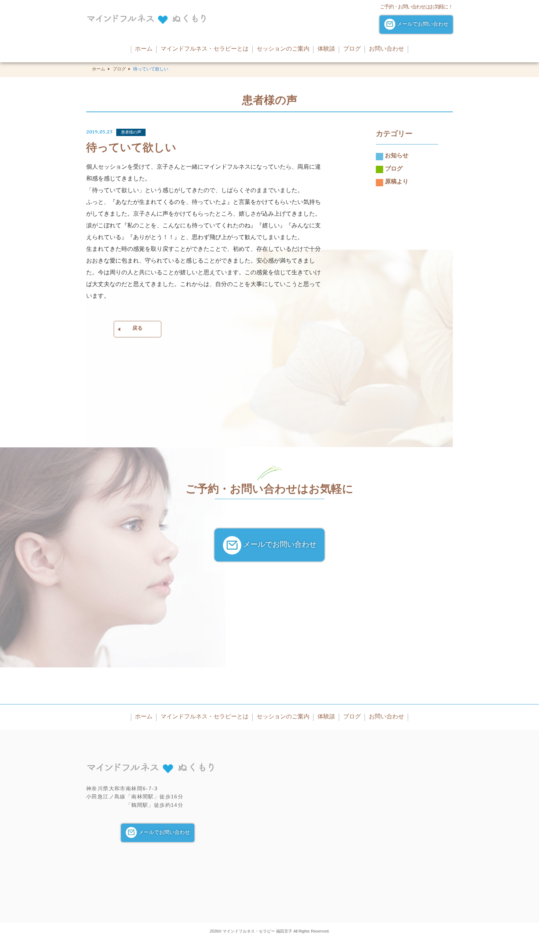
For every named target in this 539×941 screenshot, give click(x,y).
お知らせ (396, 156)
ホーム (98, 69)
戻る (137, 329)
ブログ (119, 69)
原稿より (396, 182)
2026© (216, 931)
